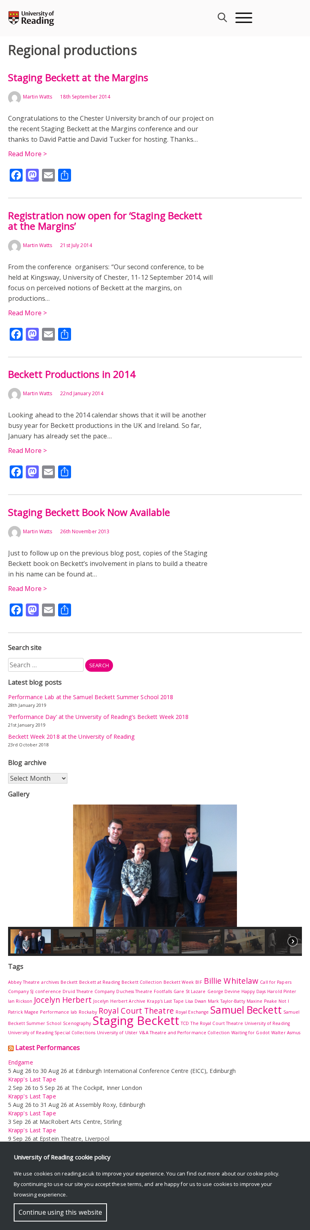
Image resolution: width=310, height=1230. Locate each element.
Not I (284, 1001)
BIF (198, 982)
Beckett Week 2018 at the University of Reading (71, 736)
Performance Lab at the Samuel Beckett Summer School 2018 (91, 697)
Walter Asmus (285, 1032)
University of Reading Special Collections (51, 1032)
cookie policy (262, 1173)
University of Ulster (117, 1032)
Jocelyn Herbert (63, 1000)
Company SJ (21, 991)
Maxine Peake (262, 1001)
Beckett (69, 982)
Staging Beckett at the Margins (78, 77)
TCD (185, 1023)
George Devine (223, 991)
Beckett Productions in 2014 (72, 374)
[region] (155, 880)
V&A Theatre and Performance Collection (184, 1032)
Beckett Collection (141, 982)
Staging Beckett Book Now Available (89, 512)
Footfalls (163, 991)
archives (50, 982)
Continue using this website (60, 1212)
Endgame (20, 1062)
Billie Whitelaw (231, 981)
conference (48, 991)
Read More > (27, 153)
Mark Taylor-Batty (226, 1001)
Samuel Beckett (245, 1009)
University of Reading (267, 1023)
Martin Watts (37, 96)
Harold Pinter (281, 991)
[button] (155, 866)
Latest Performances (47, 1047)
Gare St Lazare (189, 991)
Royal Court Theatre (136, 1011)
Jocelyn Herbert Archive (119, 1001)
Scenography (77, 1023)
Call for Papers (275, 982)
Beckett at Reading (99, 982)
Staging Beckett (135, 1020)
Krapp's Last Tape (165, 1001)
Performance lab (58, 1012)
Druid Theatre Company (89, 991)
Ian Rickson (20, 1001)
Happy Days (253, 991)
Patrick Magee (23, 1012)
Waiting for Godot (250, 1032)
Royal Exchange (192, 1012)
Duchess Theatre (134, 991)
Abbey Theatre (24, 982)
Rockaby (88, 1012)
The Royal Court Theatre (217, 1023)
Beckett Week (178, 982)
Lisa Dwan (195, 1001)
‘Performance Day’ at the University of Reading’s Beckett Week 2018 (98, 717)
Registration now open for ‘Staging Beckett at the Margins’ (105, 221)
